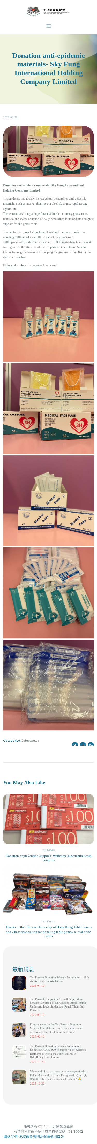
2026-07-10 (37, 985)
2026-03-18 (37, 1036)
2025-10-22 (37, 1083)
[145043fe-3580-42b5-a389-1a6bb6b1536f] (48, 592)
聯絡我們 (11, 1137)
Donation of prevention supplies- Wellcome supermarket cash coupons (49, 858)
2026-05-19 (37, 1014)
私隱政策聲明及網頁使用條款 (41, 1137)
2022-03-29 (10, 117)
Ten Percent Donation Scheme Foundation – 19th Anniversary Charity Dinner (59, 979)
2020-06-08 (49, 850)
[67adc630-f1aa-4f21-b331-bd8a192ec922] (48, 500)
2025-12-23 (37, 1061)
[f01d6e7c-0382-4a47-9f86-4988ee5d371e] (48, 685)
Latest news (30, 740)
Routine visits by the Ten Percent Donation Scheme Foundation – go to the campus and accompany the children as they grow (56, 1028)
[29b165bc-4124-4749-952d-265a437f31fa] (48, 408)
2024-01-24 (49, 921)
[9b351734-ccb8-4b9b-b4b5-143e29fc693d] (48, 316)
